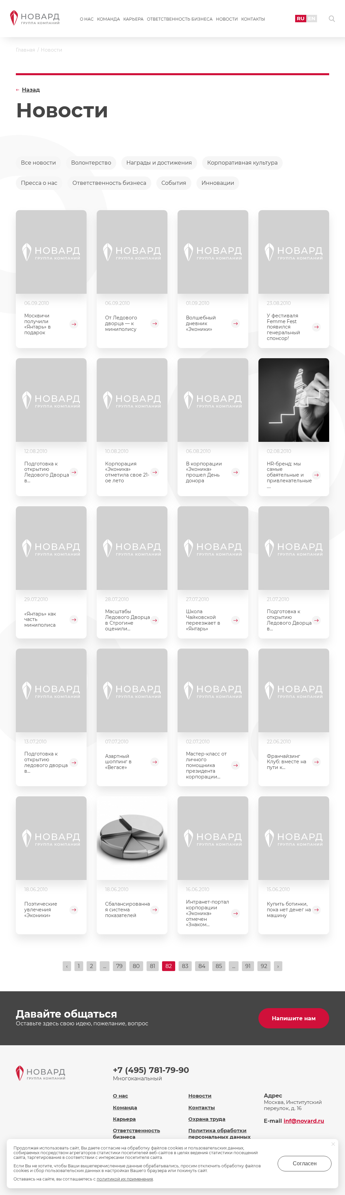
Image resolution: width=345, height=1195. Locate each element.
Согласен (305, 1163)
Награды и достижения (159, 163)
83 (185, 966)
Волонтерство (91, 163)
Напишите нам (294, 1018)
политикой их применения (125, 1179)
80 (136, 966)
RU (301, 18)
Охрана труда (206, 1119)
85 (219, 966)
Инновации (217, 183)
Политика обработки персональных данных (219, 1133)
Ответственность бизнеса (180, 19)
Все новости (38, 163)
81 (152, 966)
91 (248, 966)
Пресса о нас (39, 183)
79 (119, 966)
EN (311, 18)
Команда (108, 19)
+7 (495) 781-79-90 (151, 1070)
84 (202, 966)
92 (264, 966)
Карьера (133, 19)
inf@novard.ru (304, 1121)
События (173, 183)
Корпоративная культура (242, 163)
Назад (31, 90)
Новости (227, 19)
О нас (87, 19)
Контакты (253, 19)
